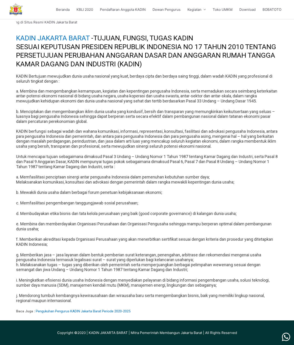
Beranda (63, 9)
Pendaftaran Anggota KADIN (123, 9)
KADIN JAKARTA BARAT (53, 38)
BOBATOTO (272, 9)
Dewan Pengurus (167, 9)
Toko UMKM (222, 9)
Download (247, 9)
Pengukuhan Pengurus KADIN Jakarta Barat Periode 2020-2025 (83, 311)
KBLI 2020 (84, 9)
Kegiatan (194, 9)
